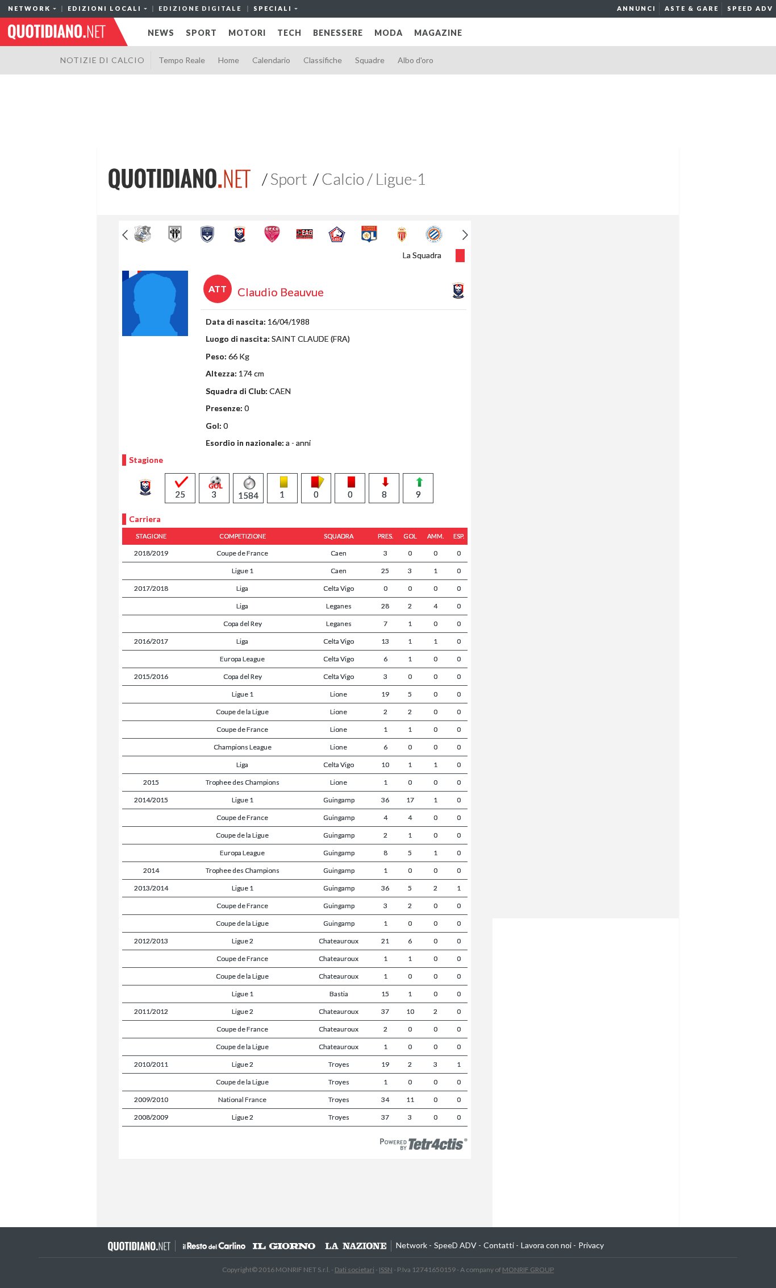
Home (228, 60)
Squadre (370, 60)
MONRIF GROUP (528, 1269)
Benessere (338, 33)
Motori (247, 33)
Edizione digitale (199, 8)
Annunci (636, 8)
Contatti (498, 1245)
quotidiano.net (57, 32)
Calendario (271, 60)
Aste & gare (692, 8)
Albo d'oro (415, 60)
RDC (214, 1246)
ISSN (386, 1269)
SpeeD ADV (750, 8)
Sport (201, 33)
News (161, 33)
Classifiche (322, 60)
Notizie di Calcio (102, 60)
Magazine (438, 33)
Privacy (591, 1245)
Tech (289, 33)
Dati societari (354, 1269)
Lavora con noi (546, 1245)
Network (411, 1245)
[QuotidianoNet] (180, 178)
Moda (388, 33)
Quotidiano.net (140, 1246)
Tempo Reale (181, 60)
